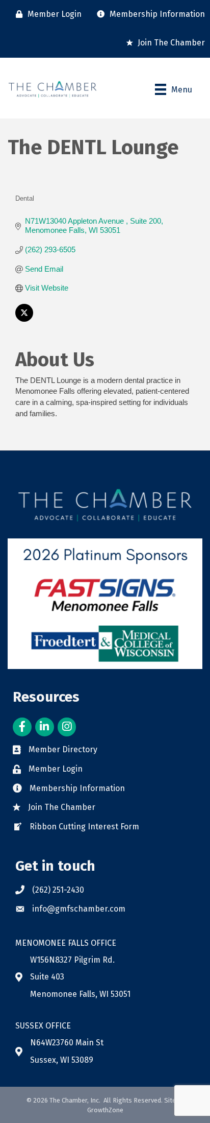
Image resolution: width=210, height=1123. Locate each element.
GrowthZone (105, 1110)
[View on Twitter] (24, 319)
